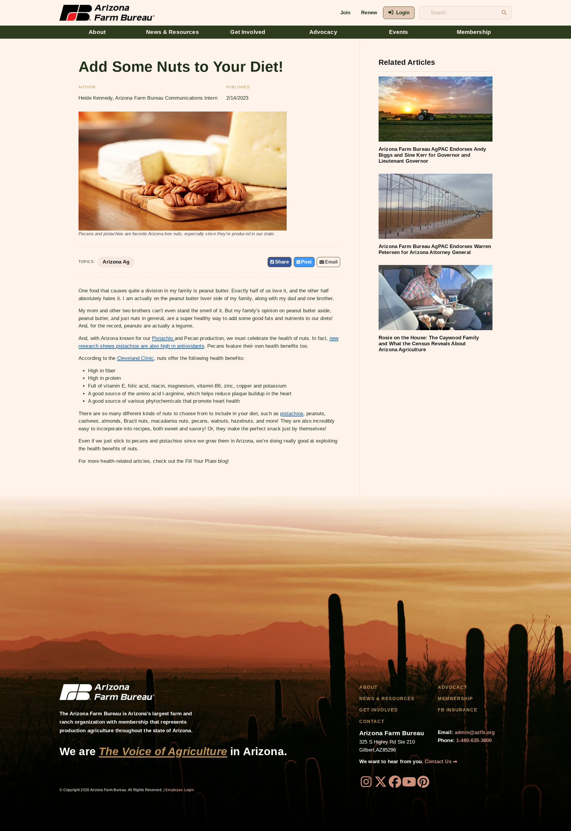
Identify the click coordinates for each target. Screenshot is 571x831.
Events (398, 32)
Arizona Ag (116, 262)
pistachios (291, 413)
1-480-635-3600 (474, 740)
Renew (369, 12)
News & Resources (172, 32)
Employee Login (179, 790)
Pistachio (163, 338)
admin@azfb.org (475, 732)
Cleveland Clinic (135, 358)
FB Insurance (457, 710)
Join (345, 12)
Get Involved (247, 32)
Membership (474, 32)
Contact (371, 721)
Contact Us (439, 761)
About (97, 32)
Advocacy (323, 32)
